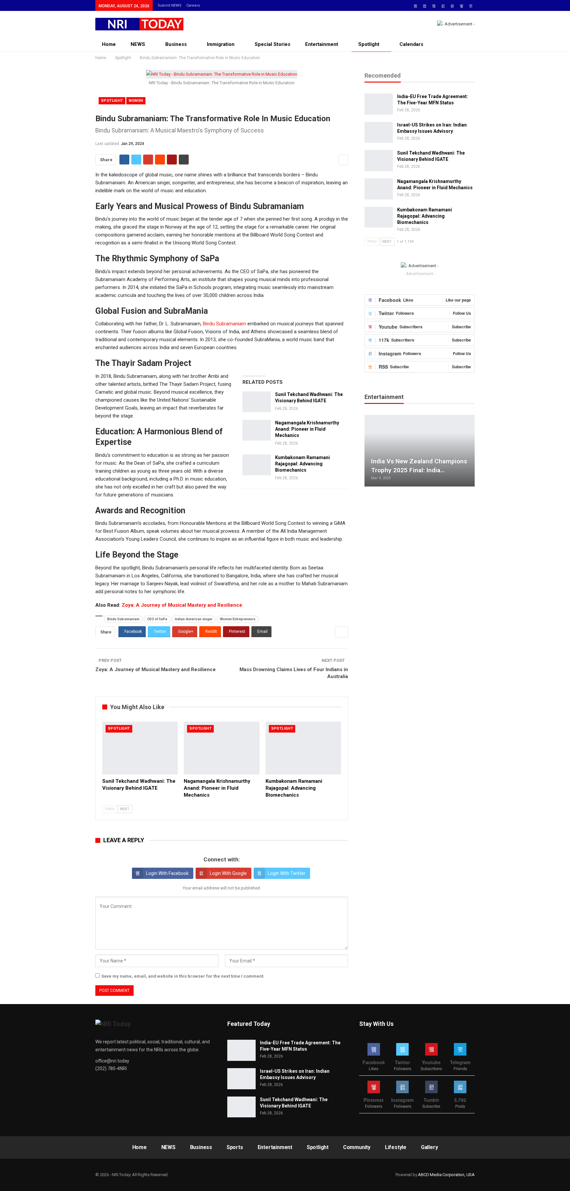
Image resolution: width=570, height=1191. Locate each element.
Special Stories (272, 44)
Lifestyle (395, 1147)
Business (176, 44)
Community (356, 1147)
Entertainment (321, 44)
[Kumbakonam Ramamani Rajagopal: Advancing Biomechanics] (256, 465)
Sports (235, 1147)
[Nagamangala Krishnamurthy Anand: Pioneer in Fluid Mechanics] (256, 430)
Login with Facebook (167, 873)
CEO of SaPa (157, 619)
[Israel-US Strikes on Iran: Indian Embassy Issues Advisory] (378, 132)
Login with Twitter (286, 873)
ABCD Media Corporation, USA (446, 1174)
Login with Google (228, 873)
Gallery (429, 1147)
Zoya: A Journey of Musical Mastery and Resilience (182, 605)
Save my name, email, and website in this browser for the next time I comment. (183, 976)
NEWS (138, 44)
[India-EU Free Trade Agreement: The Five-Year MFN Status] (378, 104)
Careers (193, 5)
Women (136, 100)
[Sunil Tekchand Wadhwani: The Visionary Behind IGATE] (256, 402)
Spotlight (368, 44)
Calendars (411, 44)
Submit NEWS (169, 5)
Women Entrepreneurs (237, 619)
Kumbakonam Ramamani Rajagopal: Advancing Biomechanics (302, 464)
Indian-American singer (193, 619)
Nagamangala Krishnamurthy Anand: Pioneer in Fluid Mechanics (307, 429)
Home (109, 44)
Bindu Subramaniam (224, 324)
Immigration (221, 44)
